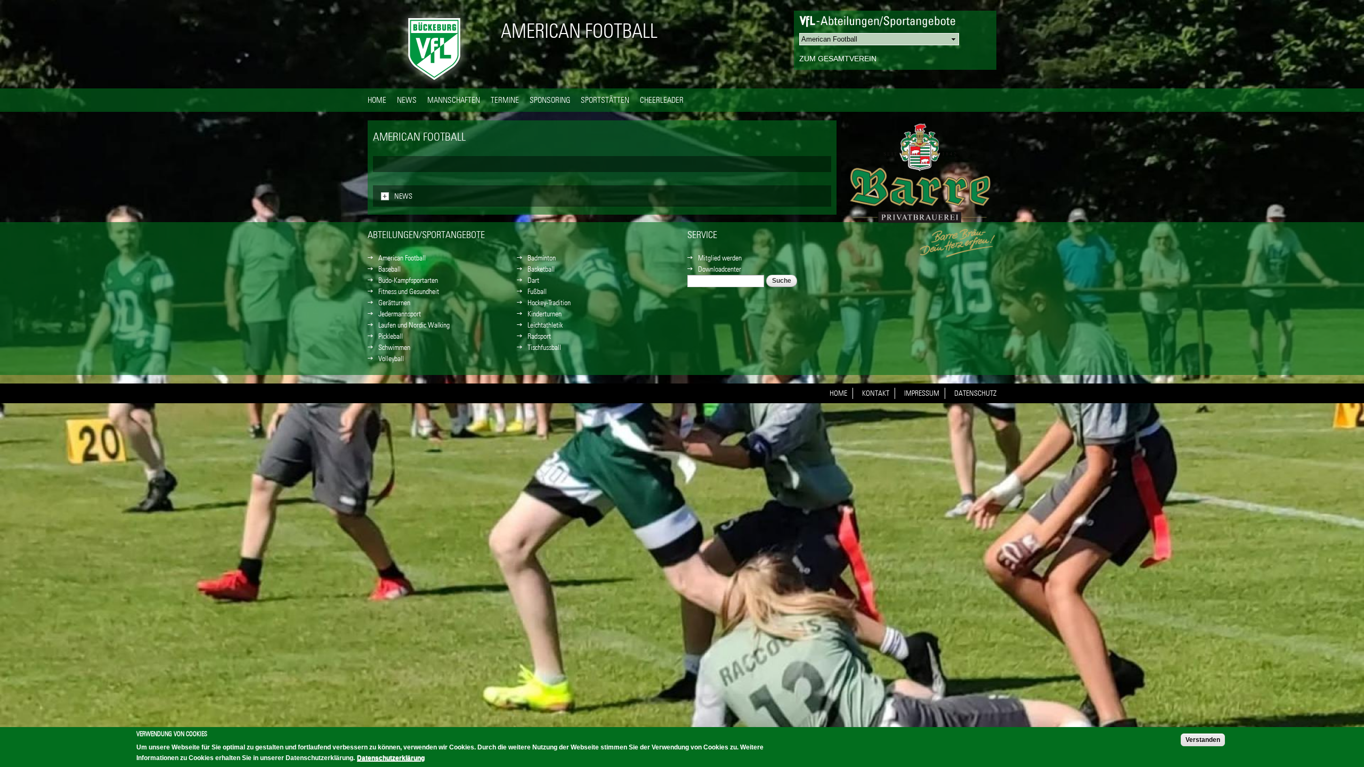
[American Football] (434, 82)
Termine (505, 99)
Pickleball (390, 336)
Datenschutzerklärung (391, 758)
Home (377, 99)
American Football (579, 31)
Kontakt (875, 393)
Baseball (389, 269)
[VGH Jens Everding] (921, 181)
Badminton (541, 258)
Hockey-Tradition (549, 302)
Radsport (539, 336)
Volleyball (391, 358)
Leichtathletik (545, 325)
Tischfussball (544, 347)
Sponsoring (550, 99)
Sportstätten (605, 99)
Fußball (537, 291)
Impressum (921, 393)
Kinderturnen (544, 313)
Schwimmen (394, 347)
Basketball (541, 269)
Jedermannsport (399, 313)
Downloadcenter (719, 269)
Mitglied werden (720, 258)
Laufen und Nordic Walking (414, 325)
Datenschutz (975, 393)
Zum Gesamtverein (837, 58)
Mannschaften (453, 99)
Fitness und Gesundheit (408, 291)
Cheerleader (662, 99)
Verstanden (1203, 740)
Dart (533, 280)
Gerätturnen (394, 302)
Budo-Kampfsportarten (408, 280)
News (407, 99)
